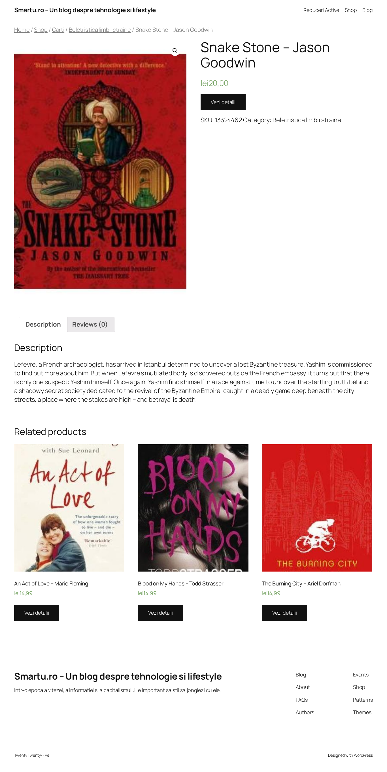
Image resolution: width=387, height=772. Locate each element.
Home (22, 29)
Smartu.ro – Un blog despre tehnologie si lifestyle (85, 10)
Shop (41, 29)
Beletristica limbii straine (100, 29)
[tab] (43, 324)
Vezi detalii (223, 102)
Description (43, 324)
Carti (58, 29)
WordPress (363, 755)
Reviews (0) (90, 324)
